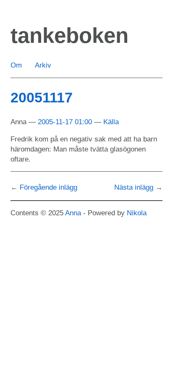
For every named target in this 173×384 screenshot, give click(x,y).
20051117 (41, 97)
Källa (111, 122)
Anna (73, 213)
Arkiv (43, 65)
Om (16, 65)
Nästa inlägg (133, 187)
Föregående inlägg (48, 187)
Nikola (137, 213)
